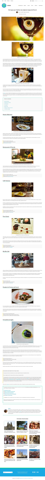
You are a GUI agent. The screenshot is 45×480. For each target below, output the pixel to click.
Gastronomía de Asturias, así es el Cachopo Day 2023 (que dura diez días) (9, 460)
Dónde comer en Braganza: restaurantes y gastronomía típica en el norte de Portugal (34, 432)
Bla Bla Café (6, 106)
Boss (27, 378)
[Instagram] (34, 472)
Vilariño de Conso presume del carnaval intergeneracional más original (9, 446)
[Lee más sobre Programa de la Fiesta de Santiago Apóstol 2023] (22, 453)
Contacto (31, 478)
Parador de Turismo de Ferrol (8, 107)
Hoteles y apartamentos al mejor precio (9, 391)
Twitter (20, 411)
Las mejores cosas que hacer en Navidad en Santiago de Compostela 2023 (34, 446)
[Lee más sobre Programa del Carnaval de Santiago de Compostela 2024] (22, 439)
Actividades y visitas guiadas (8, 395)
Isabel (8, 384)
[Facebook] (33, 472)
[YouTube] (37, 472)
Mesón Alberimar (6, 101)
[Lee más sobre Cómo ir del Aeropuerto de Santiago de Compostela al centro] (9, 425)
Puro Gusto (5, 105)
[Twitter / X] (36, 472)
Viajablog (9, 5)
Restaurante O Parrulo (7, 102)
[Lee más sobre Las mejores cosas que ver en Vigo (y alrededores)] (34, 453)
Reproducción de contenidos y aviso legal (25, 478)
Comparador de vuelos (7, 390)
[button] (33, 5)
